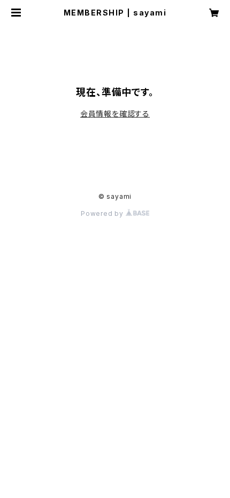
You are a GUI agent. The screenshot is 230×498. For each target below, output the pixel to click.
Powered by (103, 213)
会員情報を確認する (115, 113)
